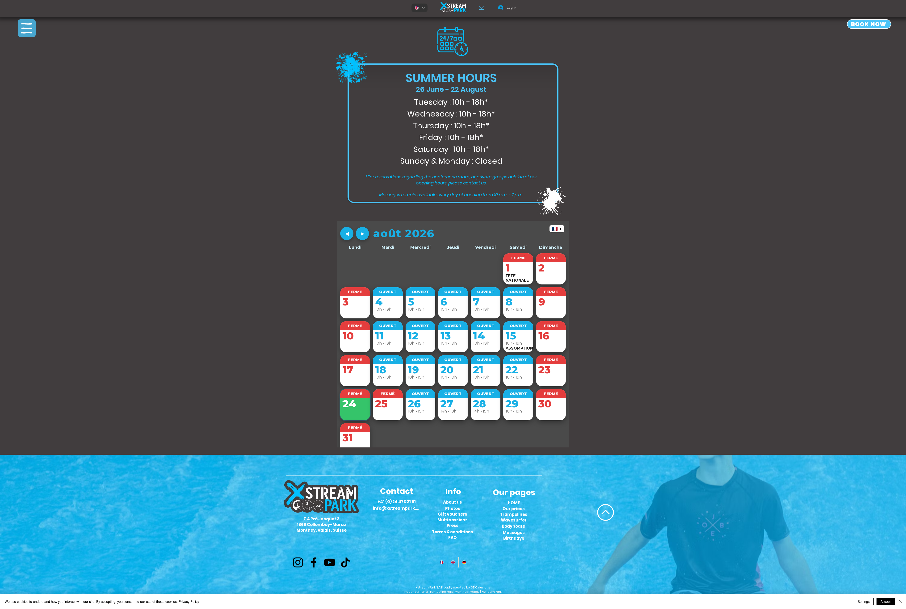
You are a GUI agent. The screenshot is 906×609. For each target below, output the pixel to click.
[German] (464, 562)
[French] (441, 562)
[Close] (900, 601)
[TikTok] (345, 562)
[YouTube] (329, 562)
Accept (886, 601)
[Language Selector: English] (419, 8)
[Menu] (27, 28)
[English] (452, 562)
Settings (864, 601)
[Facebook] (313, 562)
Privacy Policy (189, 601)
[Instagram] (298, 562)
